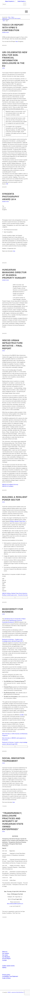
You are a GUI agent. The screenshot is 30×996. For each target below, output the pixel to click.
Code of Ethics (6, 978)
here (17, 41)
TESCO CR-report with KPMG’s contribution (13, 27)
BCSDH (9, 992)
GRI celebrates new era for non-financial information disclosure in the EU (14, 59)
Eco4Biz (22, 714)
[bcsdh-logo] (12, 11)
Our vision (5, 955)
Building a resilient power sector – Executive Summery (15, 595)
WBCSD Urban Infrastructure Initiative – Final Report (12, 344)
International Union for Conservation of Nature (14, 618)
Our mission (5, 953)
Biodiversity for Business (12, 610)
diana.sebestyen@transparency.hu (15, 903)
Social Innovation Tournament (13, 759)
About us (4, 951)
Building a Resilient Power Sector (14, 498)
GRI (7, 184)
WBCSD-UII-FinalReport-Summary (10, 484)
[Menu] (25, 11)
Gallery (4, 967)
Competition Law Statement (10, 976)
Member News (5, 32)
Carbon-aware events (8, 966)
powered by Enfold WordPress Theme (19, 992)
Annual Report (6, 958)
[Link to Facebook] (22, 994)
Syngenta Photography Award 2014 (10, 196)
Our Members (6, 957)
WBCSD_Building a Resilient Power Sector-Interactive (14, 593)
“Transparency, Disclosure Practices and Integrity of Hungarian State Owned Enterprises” (12, 821)
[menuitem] (25, 11)
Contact (4, 960)
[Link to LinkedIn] (24, 994)
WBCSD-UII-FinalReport (7, 486)
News (3, 68)
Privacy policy (6, 975)
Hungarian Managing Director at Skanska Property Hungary (14, 273)
